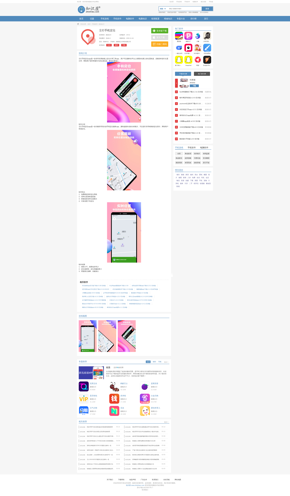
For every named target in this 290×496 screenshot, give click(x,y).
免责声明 (132, 479)
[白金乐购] (145, 399)
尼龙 (122, 408)
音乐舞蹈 (206, 158)
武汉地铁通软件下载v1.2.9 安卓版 (123, 289)
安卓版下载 (162, 31)
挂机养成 (197, 163)
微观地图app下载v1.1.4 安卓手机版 (147, 289)
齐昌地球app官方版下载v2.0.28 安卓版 (94, 285)
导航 (124, 45)
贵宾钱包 (93, 396)
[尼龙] (114, 411)
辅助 (116, 45)
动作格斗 (197, 153)
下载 (194, 86)
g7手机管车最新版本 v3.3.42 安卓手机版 (115, 293)
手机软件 (187, 1)
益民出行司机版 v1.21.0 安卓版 (115, 296)
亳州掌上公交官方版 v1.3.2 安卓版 (92, 296)
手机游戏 (179, 1)
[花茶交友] (84, 386)
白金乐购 (154, 396)
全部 (179, 153)
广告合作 (144, 479)
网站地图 (178, 479)
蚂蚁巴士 (124, 383)
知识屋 (171, 1)
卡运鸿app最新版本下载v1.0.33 (118, 285)
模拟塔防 (179, 163)
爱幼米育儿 (155, 408)
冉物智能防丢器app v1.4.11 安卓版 (139, 304)
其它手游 (206, 163)
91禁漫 (192, 80)
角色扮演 (188, 153)
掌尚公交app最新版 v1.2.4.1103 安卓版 (140, 296)
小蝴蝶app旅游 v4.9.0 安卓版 (91, 293)
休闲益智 (206, 153)
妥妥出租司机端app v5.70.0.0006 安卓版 (139, 300)
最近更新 (203, 1)
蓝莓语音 (154, 383)
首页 (81, 19)
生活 (109, 45)
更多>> (166, 362)
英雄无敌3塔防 (171, 12)
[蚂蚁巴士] (114, 386)
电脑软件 (195, 1)
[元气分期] (84, 411)
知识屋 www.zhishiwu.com (135, 485)
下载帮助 (121, 479)
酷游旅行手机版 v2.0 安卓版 (139, 293)
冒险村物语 (162, 12)
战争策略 (188, 158)
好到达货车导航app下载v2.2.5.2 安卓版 (144, 285)
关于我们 (110, 479)
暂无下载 (161, 37)
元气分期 (93, 408)
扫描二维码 (162, 44)
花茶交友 (93, 383)
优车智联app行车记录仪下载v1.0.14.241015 (95, 289)
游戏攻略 (82, 427)
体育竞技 (188, 163)
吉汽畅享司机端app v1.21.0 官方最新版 (94, 300)
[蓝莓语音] (145, 386)
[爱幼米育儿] (145, 411)
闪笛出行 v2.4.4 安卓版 (116, 300)
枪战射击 (179, 158)
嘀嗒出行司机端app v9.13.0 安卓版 (92, 307)
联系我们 (155, 479)
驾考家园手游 (182, 12)
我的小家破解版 (193, 12)
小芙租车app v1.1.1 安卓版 (117, 304)
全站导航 (166, 479)
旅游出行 (101, 24)
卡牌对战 (197, 158)
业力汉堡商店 (204, 12)
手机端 (211, 1)
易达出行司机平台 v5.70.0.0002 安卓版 (94, 304)
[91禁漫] (184, 83)
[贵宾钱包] (84, 399)
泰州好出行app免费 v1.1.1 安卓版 (117, 307)
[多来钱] (114, 399)
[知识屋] (89, 10)
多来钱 (123, 396)
